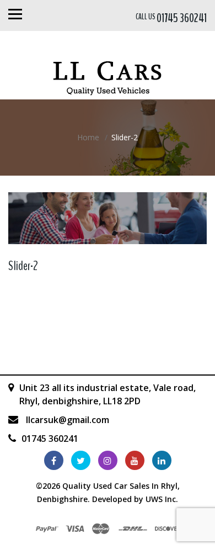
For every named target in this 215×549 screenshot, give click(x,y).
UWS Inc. (162, 499)
